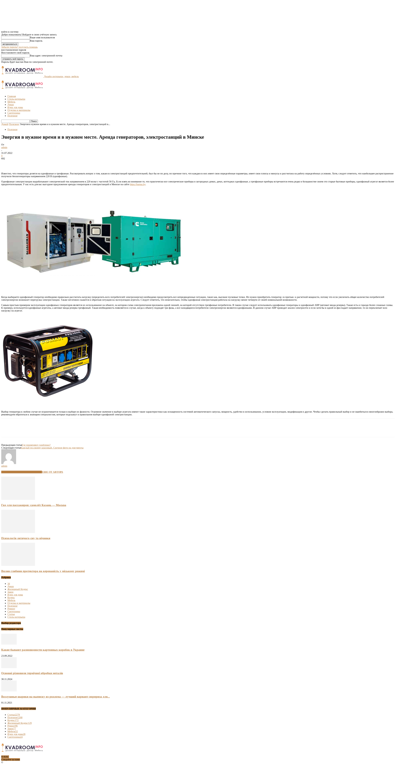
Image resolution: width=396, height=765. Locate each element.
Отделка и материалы (18, 110)
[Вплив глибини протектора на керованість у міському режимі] (18, 565)
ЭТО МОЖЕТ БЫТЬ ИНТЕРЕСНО (21, 472)
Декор (10, 104)
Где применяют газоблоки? (36, 445)
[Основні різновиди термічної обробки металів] (9, 667)
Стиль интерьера (16, 99)
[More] (51, 163)
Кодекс (11, 597)
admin (4, 147)
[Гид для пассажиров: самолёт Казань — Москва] (18, 499)
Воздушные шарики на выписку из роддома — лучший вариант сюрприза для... (55, 696)
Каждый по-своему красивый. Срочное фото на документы (52, 447)
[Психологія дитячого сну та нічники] (18, 532)
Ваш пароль (36, 40)
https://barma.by (137, 184)
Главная (11, 96)
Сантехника (13, 113)
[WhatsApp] (40, 163)
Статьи (11, 614)
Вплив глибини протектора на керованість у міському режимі (43, 571)
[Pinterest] (29, 163)
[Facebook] (6, 163)
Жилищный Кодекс (17, 589)
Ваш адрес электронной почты (46, 55)
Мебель (11, 101)
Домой (4, 124)
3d (8, 583)
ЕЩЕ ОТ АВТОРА (52, 472)
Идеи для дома (15, 107)
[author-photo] (8, 463)
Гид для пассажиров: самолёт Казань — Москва (33, 505)
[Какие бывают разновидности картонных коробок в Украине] (9, 643)
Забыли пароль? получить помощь (19, 47)
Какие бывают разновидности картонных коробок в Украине (42, 649)
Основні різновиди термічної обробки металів (32, 673)
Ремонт (11, 608)
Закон (10, 592)
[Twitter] (17, 163)
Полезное (12, 115)
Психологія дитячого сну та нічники (25, 538)
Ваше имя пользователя (42, 37)
